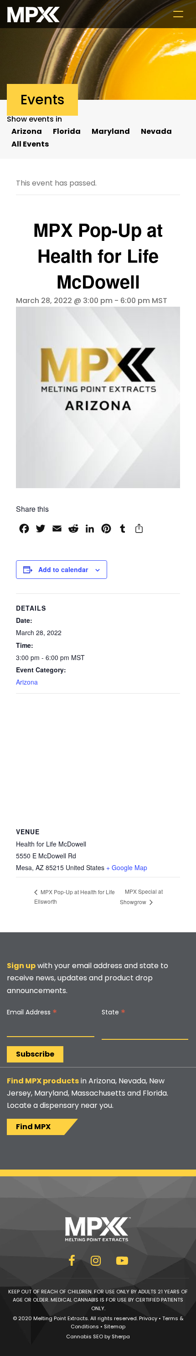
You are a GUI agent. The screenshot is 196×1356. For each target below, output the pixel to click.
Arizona (26, 131)
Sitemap (114, 1326)
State (113, 1012)
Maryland (111, 131)
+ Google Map (126, 867)
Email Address (32, 1012)
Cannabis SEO (84, 1336)
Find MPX (33, 1126)
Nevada (156, 131)
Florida (67, 131)
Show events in (34, 119)
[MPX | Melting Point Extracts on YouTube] (122, 1262)
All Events (30, 144)
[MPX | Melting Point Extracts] (33, 14)
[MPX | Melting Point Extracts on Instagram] (96, 1262)
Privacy (148, 1318)
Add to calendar (63, 569)
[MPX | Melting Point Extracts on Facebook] (72, 1262)
